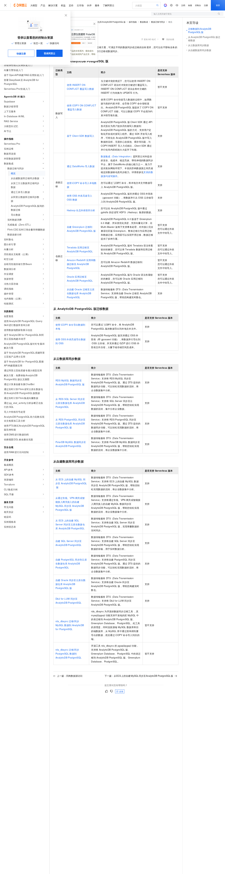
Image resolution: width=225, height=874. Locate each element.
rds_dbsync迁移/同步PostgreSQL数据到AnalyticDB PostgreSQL (68, 653)
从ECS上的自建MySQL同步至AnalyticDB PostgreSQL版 (71, 483)
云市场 (80, 5)
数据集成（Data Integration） (117, 156)
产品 (43, 5)
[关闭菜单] (5, 5)
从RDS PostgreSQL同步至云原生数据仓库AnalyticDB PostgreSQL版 (70, 423)
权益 (63, 5)
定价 (71, 5)
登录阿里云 (49, 53)
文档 (183, 5)
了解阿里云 (108, 5)
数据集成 (144, 21)
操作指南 (133, 21)
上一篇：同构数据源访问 (69, 675)
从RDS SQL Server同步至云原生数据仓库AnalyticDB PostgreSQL (70, 402)
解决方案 (53, 5)
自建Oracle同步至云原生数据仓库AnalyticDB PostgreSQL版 (70, 584)
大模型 (33, 5)
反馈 (121, 691)
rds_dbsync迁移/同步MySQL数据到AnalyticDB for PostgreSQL (70, 625)
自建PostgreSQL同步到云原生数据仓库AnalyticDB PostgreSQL (71, 563)
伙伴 (89, 5)
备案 (190, 5)
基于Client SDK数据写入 (80, 135)
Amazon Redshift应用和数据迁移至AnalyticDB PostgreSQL (81, 264)
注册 (206, 5)
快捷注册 (21, 53)
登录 (218, 5)
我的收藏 (170, 39)
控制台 (198, 5)
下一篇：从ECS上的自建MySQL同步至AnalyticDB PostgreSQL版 (139, 675)
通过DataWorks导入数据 (81, 166)
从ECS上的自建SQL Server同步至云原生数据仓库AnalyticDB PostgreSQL (70, 524)
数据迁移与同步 (158, 21)
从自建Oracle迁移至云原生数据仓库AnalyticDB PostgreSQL (81, 293)
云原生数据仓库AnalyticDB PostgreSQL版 (107, 21)
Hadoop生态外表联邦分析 (81, 210)
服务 (97, 5)
